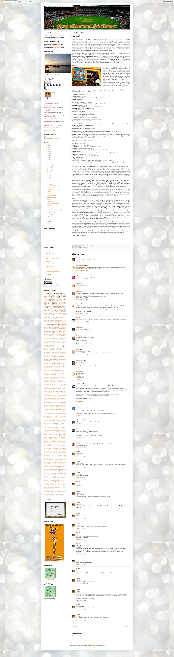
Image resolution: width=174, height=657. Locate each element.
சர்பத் (64, 409)
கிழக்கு (50, 396)
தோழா (61, 444)
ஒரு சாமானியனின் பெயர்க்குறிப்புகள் (54, 185)
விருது (51, 488)
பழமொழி (59, 455)
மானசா (57, 470)
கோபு (64, 341)
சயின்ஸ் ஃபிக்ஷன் (62, 324)
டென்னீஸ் (61, 426)
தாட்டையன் (50, 431)
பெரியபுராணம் (52, 334)
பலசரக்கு (54, 455)
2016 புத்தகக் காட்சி (54, 356)
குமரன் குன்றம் (50, 398)
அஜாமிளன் (57, 363)
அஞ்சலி (58, 327)
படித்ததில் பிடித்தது (52, 298)
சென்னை (63, 417)
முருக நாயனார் (55, 471)
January (49, 219)
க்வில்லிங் (52, 405)
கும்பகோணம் (46, 341)
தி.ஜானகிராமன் (47, 432)
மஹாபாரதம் (60, 309)
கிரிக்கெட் (57, 314)
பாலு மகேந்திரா (54, 458)
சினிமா (46, 296)
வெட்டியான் (47, 490)
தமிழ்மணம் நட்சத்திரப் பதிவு (55, 320)
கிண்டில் (59, 395)
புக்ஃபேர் (49, 460)
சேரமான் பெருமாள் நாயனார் (60, 419)
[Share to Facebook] (78, 247)
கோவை (50, 330)
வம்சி (59, 481)
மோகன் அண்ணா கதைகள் (50, 352)
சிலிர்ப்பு (60, 413)
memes (65, 360)
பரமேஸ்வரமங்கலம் (49, 455)
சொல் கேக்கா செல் (50, 263)
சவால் (63, 330)
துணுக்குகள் (54, 439)
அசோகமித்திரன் (53, 317)
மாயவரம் (45, 471)
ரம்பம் (54, 474)
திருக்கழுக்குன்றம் (61, 432)
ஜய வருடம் (46, 421)
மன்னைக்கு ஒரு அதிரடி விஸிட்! (52, 269)
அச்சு (59, 336)
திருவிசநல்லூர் (46, 438)
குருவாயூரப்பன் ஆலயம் (48, 399)
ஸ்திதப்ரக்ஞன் (48, 492)
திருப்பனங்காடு (48, 435)
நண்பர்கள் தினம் (47, 446)
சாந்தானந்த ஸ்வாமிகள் (48, 410)
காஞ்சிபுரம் (63, 339)
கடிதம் (58, 388)
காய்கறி (53, 393)
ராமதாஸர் (64, 476)
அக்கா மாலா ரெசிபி (51, 201)
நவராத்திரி (62, 314)
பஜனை (53, 452)
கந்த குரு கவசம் (52, 389)
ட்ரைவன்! (49, 199)
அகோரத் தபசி (47, 363)
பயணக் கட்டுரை (62, 300)
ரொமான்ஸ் (46, 480)
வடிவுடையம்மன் (53, 353)
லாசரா (52, 480)
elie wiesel (55, 360)
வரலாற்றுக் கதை (48, 483)
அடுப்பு (65, 363)
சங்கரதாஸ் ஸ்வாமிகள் (49, 406)
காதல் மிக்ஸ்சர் (50, 207)
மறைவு (50, 469)
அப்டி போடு (60, 310)
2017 (47, 149)
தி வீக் (64, 431)
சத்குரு (47, 407)
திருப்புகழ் (63, 435)
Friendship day (62, 357)
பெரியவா (49, 463)
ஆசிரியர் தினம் (62, 370)
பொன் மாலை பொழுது (80, 265)
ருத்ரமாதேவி (51, 478)
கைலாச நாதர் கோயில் (57, 402)
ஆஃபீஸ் (47, 370)
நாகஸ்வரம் (52, 321)
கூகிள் (50, 400)
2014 (47, 155)
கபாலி (49, 339)
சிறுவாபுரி (56, 413)
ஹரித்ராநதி (63, 494)
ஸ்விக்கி (54, 494)
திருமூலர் (45, 437)
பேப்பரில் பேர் (55, 463)
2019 (47, 147)
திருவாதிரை (56, 437)
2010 (47, 221)
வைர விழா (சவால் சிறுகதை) (52, 253)
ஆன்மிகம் (63, 296)
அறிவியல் (46, 314)
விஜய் (50, 487)
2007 (47, 223)
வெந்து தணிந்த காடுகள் (55, 490)
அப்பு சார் (56, 366)
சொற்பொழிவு (51, 331)
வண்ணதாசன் (46, 481)
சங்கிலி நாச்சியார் (57, 406)
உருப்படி (62, 380)
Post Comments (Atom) (82, 629)
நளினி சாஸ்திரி (55, 448)
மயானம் (63, 467)
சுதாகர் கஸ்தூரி (47, 325)
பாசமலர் (47, 456)
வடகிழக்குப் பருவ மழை (59, 480)
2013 (47, 157)
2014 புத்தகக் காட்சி (59, 355)
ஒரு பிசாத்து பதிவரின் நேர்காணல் (54, 211)
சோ (53, 420)
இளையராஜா (60, 323)
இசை (54, 295)
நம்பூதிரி (60, 446)
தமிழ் (59, 325)
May (48, 177)
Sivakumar (78, 428)
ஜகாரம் (64, 420)
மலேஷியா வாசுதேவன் (57, 469)
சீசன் (47, 416)
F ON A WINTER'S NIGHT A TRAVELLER (51, 357)
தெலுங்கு (54, 442)
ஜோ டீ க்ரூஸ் (61, 423)
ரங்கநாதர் (49, 474)
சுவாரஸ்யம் (52, 299)
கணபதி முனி (54, 296)
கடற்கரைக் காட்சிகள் (51, 195)
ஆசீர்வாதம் (46, 371)
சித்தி (60, 342)
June (48, 175)
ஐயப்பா (57, 387)
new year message (48, 361)
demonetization (54, 323)
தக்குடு (77, 406)
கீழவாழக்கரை (55, 396)
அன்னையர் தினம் (47, 366)
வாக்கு (45, 485)
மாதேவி (77, 283)
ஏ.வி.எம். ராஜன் (53, 385)
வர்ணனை (54, 483)
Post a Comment (77, 623)
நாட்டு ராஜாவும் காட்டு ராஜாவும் (53, 203)
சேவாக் (45, 420)
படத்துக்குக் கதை (63, 452)
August (48, 171)
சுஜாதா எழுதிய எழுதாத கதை (53, 187)
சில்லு (50, 414)
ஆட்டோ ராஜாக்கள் (76, 217)
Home (101, 626)
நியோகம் (45, 451)
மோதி (65, 352)
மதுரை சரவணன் (79, 257)
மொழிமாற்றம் (60, 473)
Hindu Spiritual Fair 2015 (54, 359)
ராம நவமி (60, 476)
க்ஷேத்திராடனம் (47, 342)
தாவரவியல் (60, 431)
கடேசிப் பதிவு (48, 261)
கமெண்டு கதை (54, 339)
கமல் (54, 391)
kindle (62, 360)
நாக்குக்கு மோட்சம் (50, 251)
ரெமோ (63, 478)
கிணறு (55, 395)
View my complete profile (57, 95)
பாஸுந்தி (59, 458)
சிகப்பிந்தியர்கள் (57, 412)
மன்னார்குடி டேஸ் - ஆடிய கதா (53, 189)
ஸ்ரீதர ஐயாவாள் (55, 492)
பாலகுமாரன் (46, 349)
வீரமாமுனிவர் (61, 488)
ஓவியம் (59, 328)
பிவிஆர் (62, 459)
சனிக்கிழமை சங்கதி (49, 310)
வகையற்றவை (63, 303)
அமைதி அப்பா (79, 384)
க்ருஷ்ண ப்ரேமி (46, 405)
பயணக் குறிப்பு (62, 313)
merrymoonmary (91, 645)
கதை (51, 324)
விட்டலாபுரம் (55, 487)
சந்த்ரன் (51, 407)
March (48, 182)
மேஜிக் (55, 473)
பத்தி (56, 313)
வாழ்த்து (53, 485)
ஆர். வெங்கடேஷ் (52, 374)
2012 (47, 159)
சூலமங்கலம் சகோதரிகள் (56, 417)
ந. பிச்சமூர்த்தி (48, 445)
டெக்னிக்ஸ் (57, 426)
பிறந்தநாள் (51, 349)
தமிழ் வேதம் (50, 430)
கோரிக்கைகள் (57, 403)
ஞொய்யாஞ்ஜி (57, 424)
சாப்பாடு (63, 316)
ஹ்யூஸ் (60, 495)
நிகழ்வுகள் (60, 346)
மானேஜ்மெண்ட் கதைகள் (54, 350)
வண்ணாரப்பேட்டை (54, 481)
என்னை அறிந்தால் (59, 382)
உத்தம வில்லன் (53, 380)
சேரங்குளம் (51, 419)
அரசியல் (58, 316)
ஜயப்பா (50, 421)
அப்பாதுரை (78, 303)
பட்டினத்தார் (60, 332)
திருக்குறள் (46, 345)
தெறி (50, 442)
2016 (47, 151)
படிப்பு (46, 453)
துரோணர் (46, 442)
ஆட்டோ (58, 371)
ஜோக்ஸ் (53, 311)
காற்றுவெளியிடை (49, 395)
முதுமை (60, 350)
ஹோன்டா (56, 495)
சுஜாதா (45, 331)
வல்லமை (64, 483)
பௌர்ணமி (50, 466)
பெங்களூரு (46, 350)
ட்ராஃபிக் (49, 427)
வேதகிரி (63, 490)
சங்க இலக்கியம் (58, 405)
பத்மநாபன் (78, 349)
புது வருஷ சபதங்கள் (56, 460)
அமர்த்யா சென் (62, 366)
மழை (45, 327)
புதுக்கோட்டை (46, 462)
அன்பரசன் (78, 327)
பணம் (55, 453)
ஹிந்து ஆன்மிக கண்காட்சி (48, 495)
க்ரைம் (55, 330)
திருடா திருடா (54, 434)
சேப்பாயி (45, 343)
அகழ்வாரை (64, 361)
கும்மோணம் (53, 341)
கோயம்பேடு (51, 403)
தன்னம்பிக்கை (62, 427)
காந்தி (49, 393)
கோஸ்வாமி (63, 403)
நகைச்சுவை (49, 302)
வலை (45, 303)
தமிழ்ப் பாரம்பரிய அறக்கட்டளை (54, 343)
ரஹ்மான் (47, 353)
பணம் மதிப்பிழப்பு (60, 453)
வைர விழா (57, 37)
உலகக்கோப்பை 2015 (53, 381)
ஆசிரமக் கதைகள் (54, 370)
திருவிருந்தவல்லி (54, 438)
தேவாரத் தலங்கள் (48, 313)
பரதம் (65, 453)
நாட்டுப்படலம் (46, 346)
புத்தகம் (50, 307)
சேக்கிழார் (46, 419)
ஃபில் (53, 361)
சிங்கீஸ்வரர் (63, 412)
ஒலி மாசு (61, 387)
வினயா (63, 353)
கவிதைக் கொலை (56, 392)
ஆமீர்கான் (46, 374)
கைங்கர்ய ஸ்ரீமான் (49, 402)
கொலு (45, 330)
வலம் (59, 353)
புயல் (51, 462)
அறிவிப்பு (49, 328)
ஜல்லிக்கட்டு (58, 421)
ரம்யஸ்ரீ (57, 474)
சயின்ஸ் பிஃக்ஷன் (54, 342)
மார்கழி (50, 471)
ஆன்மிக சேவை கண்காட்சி (59, 373)
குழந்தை (45, 400)
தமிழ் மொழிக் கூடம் (56, 428)
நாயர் (50, 449)
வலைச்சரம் (52, 316)
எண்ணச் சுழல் (46, 382)
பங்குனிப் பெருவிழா (47, 452)
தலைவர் (45, 431)
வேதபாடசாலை (46, 491)
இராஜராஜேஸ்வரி (79, 275)
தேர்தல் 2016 (52, 444)
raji (76, 335)
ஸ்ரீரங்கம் (46, 494)
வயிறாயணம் (64, 481)
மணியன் (45, 467)
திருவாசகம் (51, 437)
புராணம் (63, 349)
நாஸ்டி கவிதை (55, 449)
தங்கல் (57, 427)
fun (58, 360)
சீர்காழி (51, 416)
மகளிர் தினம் (62, 466)
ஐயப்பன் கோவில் (51, 387)
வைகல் (52, 491)
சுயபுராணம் (46, 311)
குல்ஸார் (63, 399)
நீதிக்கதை (63, 325)
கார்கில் (65, 393)
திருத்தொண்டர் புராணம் (62, 434)
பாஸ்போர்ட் (64, 458)
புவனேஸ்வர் (56, 462)
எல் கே (77, 317)
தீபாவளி (58, 345)
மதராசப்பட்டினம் (51, 467)
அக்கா (53, 363)
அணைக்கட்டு (52, 364)
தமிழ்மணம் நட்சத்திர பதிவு (60, 430)
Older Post (127, 626)
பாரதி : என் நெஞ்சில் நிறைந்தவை (52, 258)
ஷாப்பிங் (64, 491)
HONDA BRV (46, 359)
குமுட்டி (55, 398)
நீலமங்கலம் (56, 451)
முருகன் (60, 471)
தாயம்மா (55, 431)
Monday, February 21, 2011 (82, 447)
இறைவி (63, 377)
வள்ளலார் (47, 484)
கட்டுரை (62, 295)
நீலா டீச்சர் (50, 332)
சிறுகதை (57, 293)
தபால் (45, 428)
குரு (58, 398)
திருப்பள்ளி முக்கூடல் (56, 435)
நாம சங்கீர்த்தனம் (54, 346)
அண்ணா (63, 336)
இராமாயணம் (61, 317)
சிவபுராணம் (59, 414)
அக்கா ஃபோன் (54, 336)
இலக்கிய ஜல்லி (47, 378)
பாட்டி (60, 456)
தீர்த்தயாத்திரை (59, 331)
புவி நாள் (61, 462)
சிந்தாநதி (51, 413)
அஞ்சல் (61, 363)
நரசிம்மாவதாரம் (48, 448)
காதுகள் (45, 393)
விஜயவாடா (46, 487)
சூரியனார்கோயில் (47, 417)
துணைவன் (60, 439)
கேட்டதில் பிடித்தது (55, 400)
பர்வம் (52, 348)
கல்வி (59, 339)
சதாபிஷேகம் (64, 406)
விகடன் (58, 485)
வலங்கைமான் (59, 483)
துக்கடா (45, 317)
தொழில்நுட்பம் (50, 309)
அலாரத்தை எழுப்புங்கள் (62, 368)
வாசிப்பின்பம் (61, 311)
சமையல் (53, 318)
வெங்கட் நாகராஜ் (79, 420)
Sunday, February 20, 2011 (81, 367)
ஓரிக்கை (49, 388)
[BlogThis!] (75, 247)
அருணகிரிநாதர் (47, 368)
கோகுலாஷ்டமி (59, 341)
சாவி (45, 412)
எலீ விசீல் (51, 384)
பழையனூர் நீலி (57, 348)
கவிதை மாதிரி (63, 307)
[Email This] (73, 247)
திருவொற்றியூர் (52, 345)
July (48, 173)
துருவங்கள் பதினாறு (61, 441)
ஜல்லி (54, 421)
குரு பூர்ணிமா (62, 398)
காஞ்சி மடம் (63, 392)
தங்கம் (54, 427)
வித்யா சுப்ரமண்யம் (61, 487)
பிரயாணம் (51, 459)
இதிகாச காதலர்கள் (59, 338)
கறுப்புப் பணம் (58, 391)
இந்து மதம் (54, 328)
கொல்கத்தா (64, 402)
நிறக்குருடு (51, 451)
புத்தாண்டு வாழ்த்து (58, 349)
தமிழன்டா (49, 428)
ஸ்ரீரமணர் (46, 355)
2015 (47, 153)
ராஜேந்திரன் (55, 476)
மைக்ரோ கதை (59, 321)
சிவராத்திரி (64, 414)
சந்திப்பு (59, 330)
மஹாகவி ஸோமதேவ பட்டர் (50, 470)
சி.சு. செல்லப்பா (50, 412)
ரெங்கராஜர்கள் (58, 478)
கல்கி (45, 392)
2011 (47, 162)
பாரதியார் (63, 348)
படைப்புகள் (50, 453)
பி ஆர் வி (47, 459)
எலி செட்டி (47, 384)
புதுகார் (63, 460)
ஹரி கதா (58, 494)
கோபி (47, 403)
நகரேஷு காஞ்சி (50, 216)
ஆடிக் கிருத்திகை (53, 371)
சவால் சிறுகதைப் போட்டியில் (57, 45)
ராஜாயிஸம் (50, 476)
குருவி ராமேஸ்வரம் (57, 399)
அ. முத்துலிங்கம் (58, 361)
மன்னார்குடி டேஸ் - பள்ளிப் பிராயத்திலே (55, 209)
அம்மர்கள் (46, 367)
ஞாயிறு (52, 424)
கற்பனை (63, 391)
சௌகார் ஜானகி (58, 420)
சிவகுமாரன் (78, 442)
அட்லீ (47, 364)
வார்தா (49, 485)
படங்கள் (57, 452)
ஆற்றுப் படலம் (59, 374)
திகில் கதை (54, 432)
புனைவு (64, 293)
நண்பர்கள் (63, 445)
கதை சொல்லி (62, 388)
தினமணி (63, 343)
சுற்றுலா (63, 342)
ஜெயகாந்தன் (64, 421)
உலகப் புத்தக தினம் (61, 381)
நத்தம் (52, 446)
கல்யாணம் (55, 324)
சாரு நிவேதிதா (62, 410)
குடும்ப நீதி (61, 396)
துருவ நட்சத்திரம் (52, 441)
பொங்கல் (59, 334)
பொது (48, 295)
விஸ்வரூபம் (55, 488)
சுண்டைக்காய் (62, 416)
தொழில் (56, 444)
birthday (51, 360)
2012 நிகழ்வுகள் (52, 355)
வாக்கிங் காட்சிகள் (61, 484)
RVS (77, 451)
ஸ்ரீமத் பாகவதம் (62, 492)
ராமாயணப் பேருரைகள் (50, 477)
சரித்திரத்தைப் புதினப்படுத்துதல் (56, 409)
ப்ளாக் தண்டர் (56, 466)
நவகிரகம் (61, 448)
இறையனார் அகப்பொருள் (55, 377)
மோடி (62, 352)
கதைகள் (45, 389)
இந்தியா (60, 375)
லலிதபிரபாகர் (49, 205)
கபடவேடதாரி (49, 193)
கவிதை (63, 328)
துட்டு (59, 438)
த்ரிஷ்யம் (64, 444)
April (48, 180)
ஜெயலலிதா (55, 423)
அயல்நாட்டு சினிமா (51, 338)
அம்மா (52, 367)
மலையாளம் (64, 469)
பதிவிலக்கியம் (49, 256)
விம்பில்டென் (46, 488)
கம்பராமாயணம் (47, 318)
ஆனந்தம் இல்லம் (49, 373)
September (49, 169)
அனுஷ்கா (63, 364)
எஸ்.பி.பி (51, 314)
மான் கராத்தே (62, 470)
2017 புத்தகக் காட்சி (62, 356)
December (49, 163)
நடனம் (58, 445)
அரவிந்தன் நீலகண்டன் (60, 367)
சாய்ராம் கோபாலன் (80, 360)
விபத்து (45, 337)
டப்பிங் (62, 424)
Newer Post (74, 626)
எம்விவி (65, 382)
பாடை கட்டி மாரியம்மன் (54, 456)
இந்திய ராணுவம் (54, 375)
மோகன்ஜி (78, 291)
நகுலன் (54, 445)
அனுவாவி (58, 364)
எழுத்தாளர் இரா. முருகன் (59, 384)
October (49, 167)
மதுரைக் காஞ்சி (58, 467)
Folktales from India (52, 327)
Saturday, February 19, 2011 (82, 261)
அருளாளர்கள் (50, 304)
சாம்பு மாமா (56, 410)
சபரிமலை (55, 407)
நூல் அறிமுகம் (62, 451)
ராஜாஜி (45, 476)
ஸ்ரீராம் (50, 494)
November (49, 165)
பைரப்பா (60, 463)
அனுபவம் (86, 247)
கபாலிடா (50, 391)
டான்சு (65, 424)
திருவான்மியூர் (62, 437)
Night (48, 360)
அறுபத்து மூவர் (54, 368)
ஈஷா (59, 378)
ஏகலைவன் (60, 385)
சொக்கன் (49, 420)
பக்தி (55, 332)
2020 (47, 145)
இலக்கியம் (54, 378)
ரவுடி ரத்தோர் (62, 474)
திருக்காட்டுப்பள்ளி (47, 434)
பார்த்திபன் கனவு (47, 458)
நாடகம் (63, 345)
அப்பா (53, 366)
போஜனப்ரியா (51, 335)
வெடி (65, 488)
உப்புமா (58, 380)
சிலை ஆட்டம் (56, 47)
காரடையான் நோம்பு (59, 393)
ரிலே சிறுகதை (57, 477)
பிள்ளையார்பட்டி (57, 459)
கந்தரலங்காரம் (59, 389)
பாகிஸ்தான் (64, 455)
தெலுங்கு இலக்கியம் (61, 442)
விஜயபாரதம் (63, 485)
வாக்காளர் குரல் (53, 484)
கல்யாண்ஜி (49, 392)
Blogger (102, 645)
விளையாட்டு (55, 306)
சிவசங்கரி (54, 414)
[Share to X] (76, 247)
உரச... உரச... (48, 274)
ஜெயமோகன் (48, 423)
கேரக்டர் (61, 400)
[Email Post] (91, 245)
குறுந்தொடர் (58, 304)
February (49, 184)
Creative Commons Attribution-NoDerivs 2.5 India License (54, 285)
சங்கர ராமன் (64, 405)
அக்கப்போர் (61, 299)
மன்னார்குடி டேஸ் (49, 266)
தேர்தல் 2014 (46, 444)
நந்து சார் (56, 446)
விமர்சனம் (54, 300)
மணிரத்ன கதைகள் (60, 335)
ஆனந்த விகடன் (63, 371)
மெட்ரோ (64, 350)
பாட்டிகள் (63, 456)
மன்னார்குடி (46, 300)
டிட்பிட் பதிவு (54, 325)
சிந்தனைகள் (46, 413)
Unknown (78, 371)
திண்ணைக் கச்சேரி (59, 302)
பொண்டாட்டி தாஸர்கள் (51, 212)
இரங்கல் (56, 307)
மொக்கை (46, 316)
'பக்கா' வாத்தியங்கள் (51, 214)
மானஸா (56, 303)
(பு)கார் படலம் (49, 191)
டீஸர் (53, 426)
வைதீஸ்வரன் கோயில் (58, 491)
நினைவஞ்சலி (62, 449)
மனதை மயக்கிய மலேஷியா (52, 197)
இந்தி (49, 375)
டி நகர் (47, 426)
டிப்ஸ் (50, 426)
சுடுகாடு (56, 416)
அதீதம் (45, 338)
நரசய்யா (64, 446)
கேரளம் (65, 400)
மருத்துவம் (46, 469)
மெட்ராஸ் (50, 473)
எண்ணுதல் (52, 382)
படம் (50, 303)
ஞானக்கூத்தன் (46, 424)
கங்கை (54, 388)
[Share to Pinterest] (80, 247)
